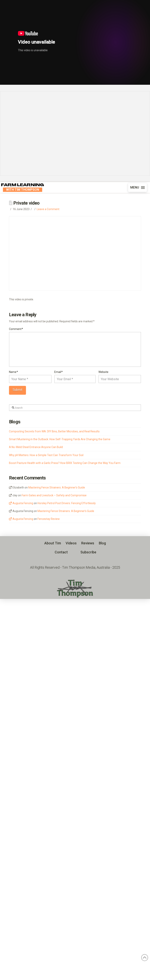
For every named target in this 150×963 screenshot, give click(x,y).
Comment (16, 329)
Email (58, 372)
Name (13, 372)
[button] (137, 187)
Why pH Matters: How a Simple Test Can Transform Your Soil (46, 455)
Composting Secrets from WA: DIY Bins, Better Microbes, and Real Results (54, 431)
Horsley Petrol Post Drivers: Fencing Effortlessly (67, 503)
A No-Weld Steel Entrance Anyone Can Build (36, 447)
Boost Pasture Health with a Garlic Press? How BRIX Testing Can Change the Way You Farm (65, 463)
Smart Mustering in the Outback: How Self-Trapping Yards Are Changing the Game (59, 439)
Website (103, 372)
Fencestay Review (49, 518)
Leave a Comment (48, 209)
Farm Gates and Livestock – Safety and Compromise (54, 495)
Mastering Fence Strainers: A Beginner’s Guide (56, 487)
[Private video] (75, 133)
